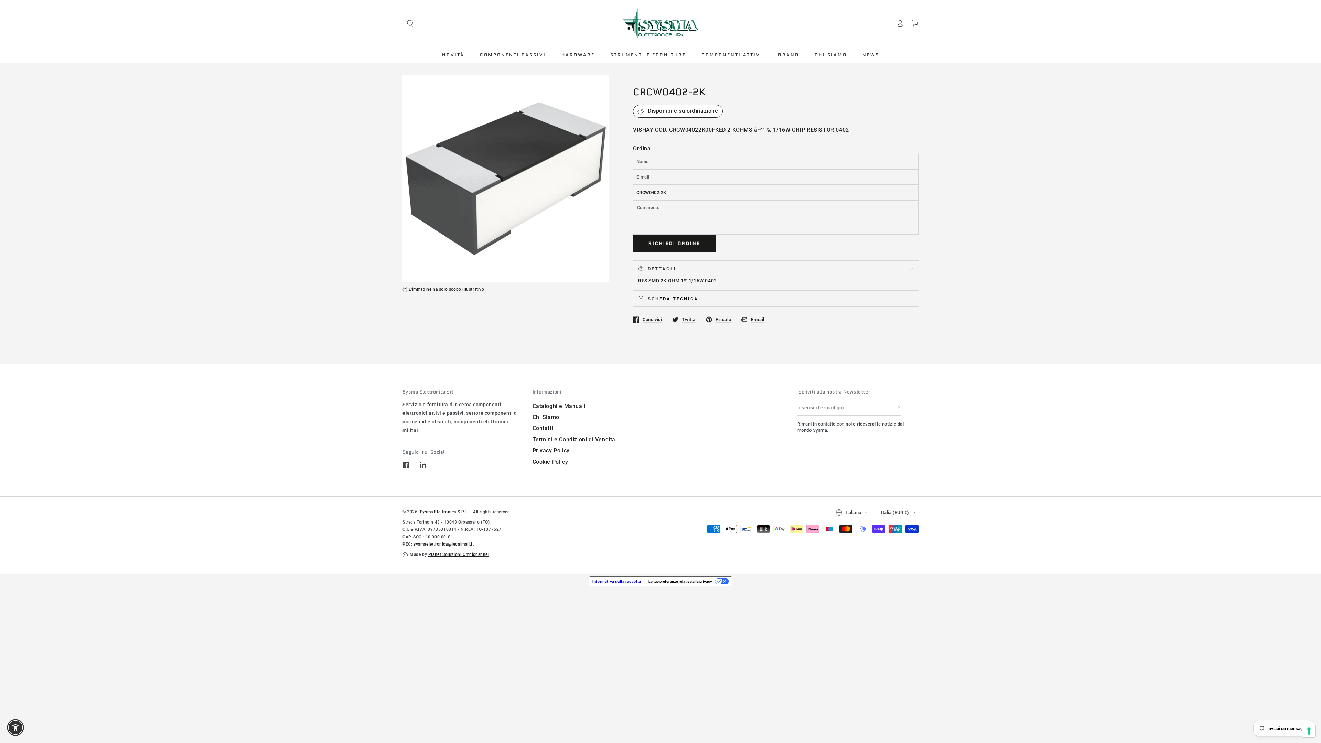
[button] (410, 23)
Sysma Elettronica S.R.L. (444, 511)
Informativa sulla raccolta (616, 581)
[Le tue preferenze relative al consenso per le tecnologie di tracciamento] (1308, 730)
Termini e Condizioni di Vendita (574, 439)
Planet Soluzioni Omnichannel (458, 554)
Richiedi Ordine (674, 243)
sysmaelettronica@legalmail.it (444, 544)
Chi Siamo (546, 417)
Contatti (543, 428)
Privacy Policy (551, 450)
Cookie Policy (550, 462)
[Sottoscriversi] (898, 408)
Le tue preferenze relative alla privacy (680, 581)
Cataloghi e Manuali (559, 406)
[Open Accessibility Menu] (15, 727)
